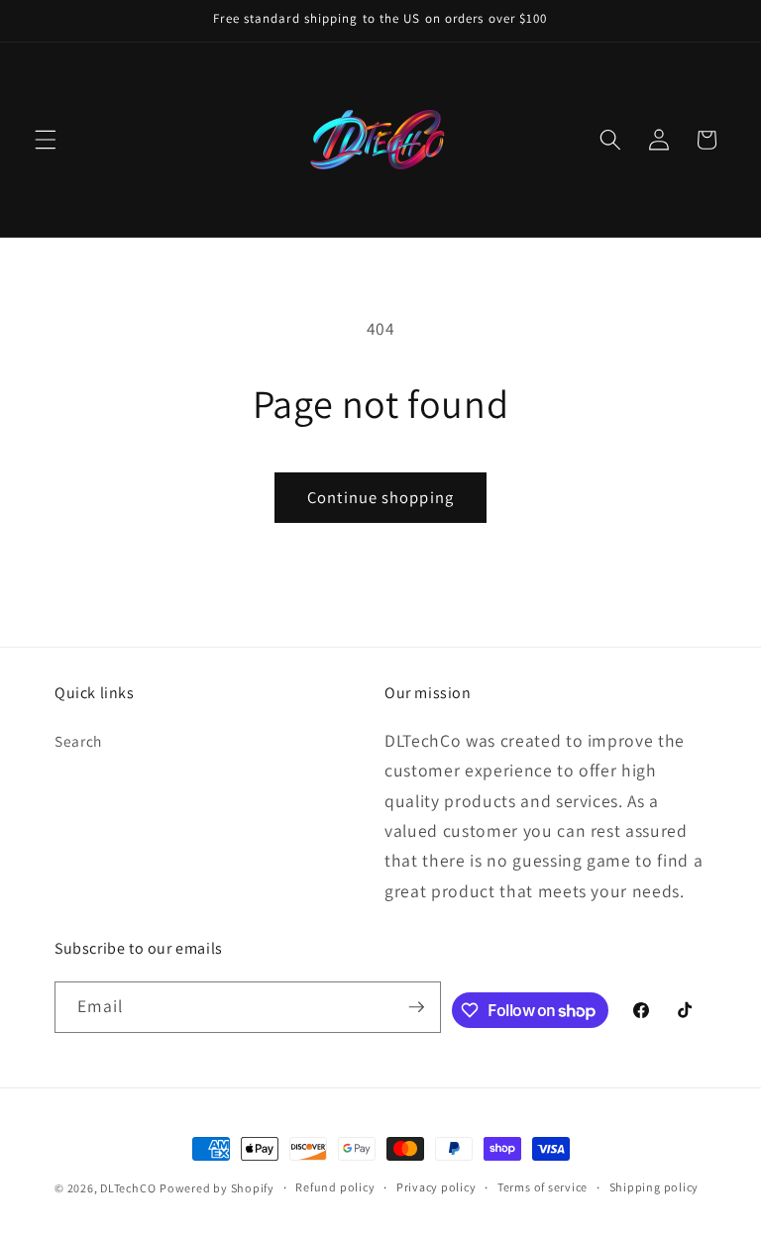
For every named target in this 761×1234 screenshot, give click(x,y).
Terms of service (542, 1187)
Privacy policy (436, 1187)
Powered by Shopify (217, 1188)
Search (78, 741)
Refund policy (335, 1187)
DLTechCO (128, 1188)
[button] (45, 139)
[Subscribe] (416, 1007)
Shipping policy (654, 1187)
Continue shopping (380, 497)
